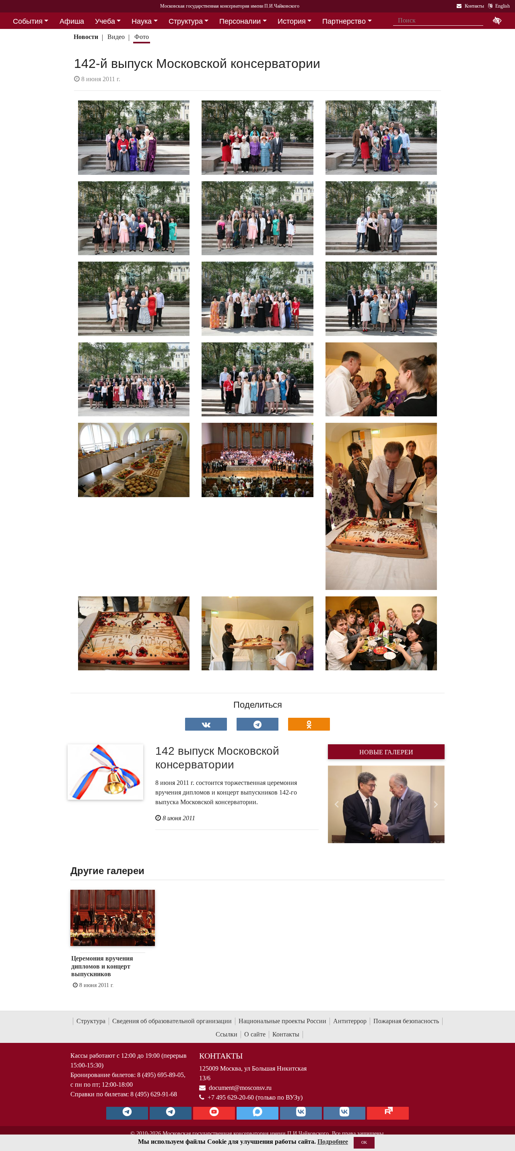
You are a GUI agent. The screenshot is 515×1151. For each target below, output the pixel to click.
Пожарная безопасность (406, 1021)
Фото (141, 36)
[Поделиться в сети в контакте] (206, 724)
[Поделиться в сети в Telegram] (257, 724)
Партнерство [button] (344, 21)
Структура (90, 1021)
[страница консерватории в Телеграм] (127, 1113)
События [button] (28, 21)
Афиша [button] (72, 21)
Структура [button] (186, 21)
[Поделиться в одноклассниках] (309, 724)
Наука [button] (142, 21)
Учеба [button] (105, 21)
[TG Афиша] (171, 1113)
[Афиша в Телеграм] (388, 1113)
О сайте (255, 1034)
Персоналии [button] (240, 21)
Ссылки (226, 1034)
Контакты (285, 1034)
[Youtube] (214, 1113)
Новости (86, 36)
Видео (116, 36)
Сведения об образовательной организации (172, 1021)
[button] (336, 804)
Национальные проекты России (282, 1021)
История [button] (292, 21)
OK (364, 1142)
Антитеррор (350, 1021)
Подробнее (332, 1141)
